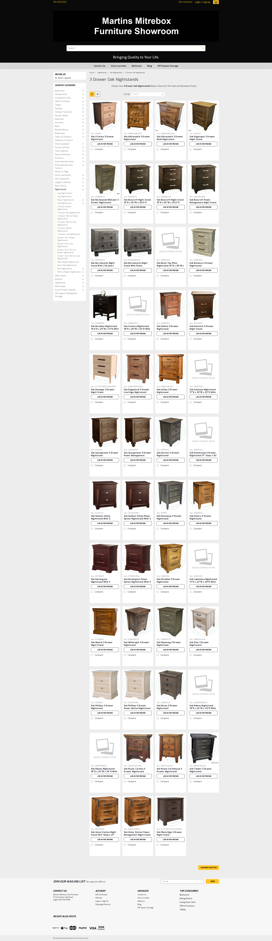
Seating (58, 108)
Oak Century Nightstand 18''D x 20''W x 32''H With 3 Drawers (137, 329)
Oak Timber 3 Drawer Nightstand (201, 770)
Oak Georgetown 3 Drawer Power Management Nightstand (137, 456)
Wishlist (98, 898)
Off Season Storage (168, 65)
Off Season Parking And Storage (66, 295)
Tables (58, 105)
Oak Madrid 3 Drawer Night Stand (102, 644)
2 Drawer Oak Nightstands (68, 212)
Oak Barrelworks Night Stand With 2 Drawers (103, 264)
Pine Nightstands (64, 268)
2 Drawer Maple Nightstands (64, 208)
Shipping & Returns (102, 904)
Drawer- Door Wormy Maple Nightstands (66, 251)
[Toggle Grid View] (92, 94)
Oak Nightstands (64, 203)
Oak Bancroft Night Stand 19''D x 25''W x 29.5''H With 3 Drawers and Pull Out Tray (170, 204)
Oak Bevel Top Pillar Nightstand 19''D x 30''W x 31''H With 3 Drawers (170, 266)
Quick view (104, 129)
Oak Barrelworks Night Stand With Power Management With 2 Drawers (135, 267)
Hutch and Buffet (63, 175)
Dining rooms (61, 94)
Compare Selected (208, 867)
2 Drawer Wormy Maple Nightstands (67, 217)
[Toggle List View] (97, 94)
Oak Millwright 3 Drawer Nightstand (136, 644)
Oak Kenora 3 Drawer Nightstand (200, 517)
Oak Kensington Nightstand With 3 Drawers (100, 582)
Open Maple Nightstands (68, 262)
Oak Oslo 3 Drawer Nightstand (199, 644)
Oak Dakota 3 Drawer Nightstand (167, 327)
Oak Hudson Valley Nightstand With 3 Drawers (100, 519)
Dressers (59, 158)
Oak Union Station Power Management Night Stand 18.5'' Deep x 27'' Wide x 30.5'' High (137, 836)
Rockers (58, 279)
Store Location (118, 65)
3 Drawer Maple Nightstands (64, 229)
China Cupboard (62, 144)
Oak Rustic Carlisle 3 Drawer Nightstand (134, 770)
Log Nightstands (64, 196)
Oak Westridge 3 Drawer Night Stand (169, 833)
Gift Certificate (185, 2)
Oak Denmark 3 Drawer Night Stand (201, 327)
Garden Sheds (61, 115)
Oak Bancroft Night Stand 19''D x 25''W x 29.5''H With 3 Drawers (137, 203)
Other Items (60, 275)
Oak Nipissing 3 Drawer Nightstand (169, 644)
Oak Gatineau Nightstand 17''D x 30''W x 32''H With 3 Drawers (203, 392)
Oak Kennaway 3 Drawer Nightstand (169, 517)
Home (92, 73)
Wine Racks (60, 286)
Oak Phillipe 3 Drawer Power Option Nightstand (137, 707)
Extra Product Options (65, 290)
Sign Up (206, 2)
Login (197, 2)
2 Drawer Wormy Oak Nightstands (66, 223)
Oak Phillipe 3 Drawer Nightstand (102, 707)
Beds (57, 126)
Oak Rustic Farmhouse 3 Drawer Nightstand (169, 770)
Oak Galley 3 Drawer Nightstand (167, 391)
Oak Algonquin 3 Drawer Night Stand (202, 138)
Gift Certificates (101, 895)
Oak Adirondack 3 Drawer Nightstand (137, 138)
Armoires (59, 122)
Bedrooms (60, 90)
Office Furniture (62, 101)
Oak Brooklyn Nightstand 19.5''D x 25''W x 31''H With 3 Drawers (105, 329)
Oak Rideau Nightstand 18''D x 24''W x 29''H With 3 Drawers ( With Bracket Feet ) (203, 709)
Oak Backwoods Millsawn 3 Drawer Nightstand (105, 201)
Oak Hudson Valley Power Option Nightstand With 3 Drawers (137, 519)
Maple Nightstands (65, 200)
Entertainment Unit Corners (64, 166)
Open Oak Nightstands (67, 265)
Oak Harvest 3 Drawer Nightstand (168, 454)
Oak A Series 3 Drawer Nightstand (102, 138)
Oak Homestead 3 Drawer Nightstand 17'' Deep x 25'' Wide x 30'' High (203, 456)
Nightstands (60, 189)
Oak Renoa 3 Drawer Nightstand (167, 707)
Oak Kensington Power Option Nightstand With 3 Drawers (137, 582)
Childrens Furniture (64, 140)
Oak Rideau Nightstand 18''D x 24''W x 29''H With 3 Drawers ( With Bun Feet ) (104, 773)
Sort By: (127, 94)
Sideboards (60, 282)
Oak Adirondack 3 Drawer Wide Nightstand (170, 138)
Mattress (137, 65)
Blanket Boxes (61, 129)
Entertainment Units (64, 161)
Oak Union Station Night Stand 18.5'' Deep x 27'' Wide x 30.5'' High (103, 835)
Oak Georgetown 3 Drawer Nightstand (104, 454)
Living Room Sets (63, 98)
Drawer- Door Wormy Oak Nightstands (68, 257)
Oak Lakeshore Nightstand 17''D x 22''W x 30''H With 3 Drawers (203, 582)
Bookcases (60, 133)
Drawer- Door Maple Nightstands (66, 239)
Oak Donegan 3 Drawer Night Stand (103, 391)
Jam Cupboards (62, 178)
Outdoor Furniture (63, 112)
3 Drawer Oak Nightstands (68, 234)
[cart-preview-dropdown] (215, 2)
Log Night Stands (64, 193)
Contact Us (99, 65)
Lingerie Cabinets (63, 182)
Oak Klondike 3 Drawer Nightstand (168, 580)
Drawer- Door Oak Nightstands (65, 245)
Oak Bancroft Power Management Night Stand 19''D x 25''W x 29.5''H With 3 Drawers (203, 204)
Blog (149, 65)
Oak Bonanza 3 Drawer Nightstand (201, 264)
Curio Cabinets (61, 151)
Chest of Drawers (63, 136)
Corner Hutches (62, 147)
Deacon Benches (62, 154)
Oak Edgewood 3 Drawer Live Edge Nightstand (136, 391)
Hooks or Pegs (61, 171)
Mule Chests (61, 186)
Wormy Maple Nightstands (69, 272)
